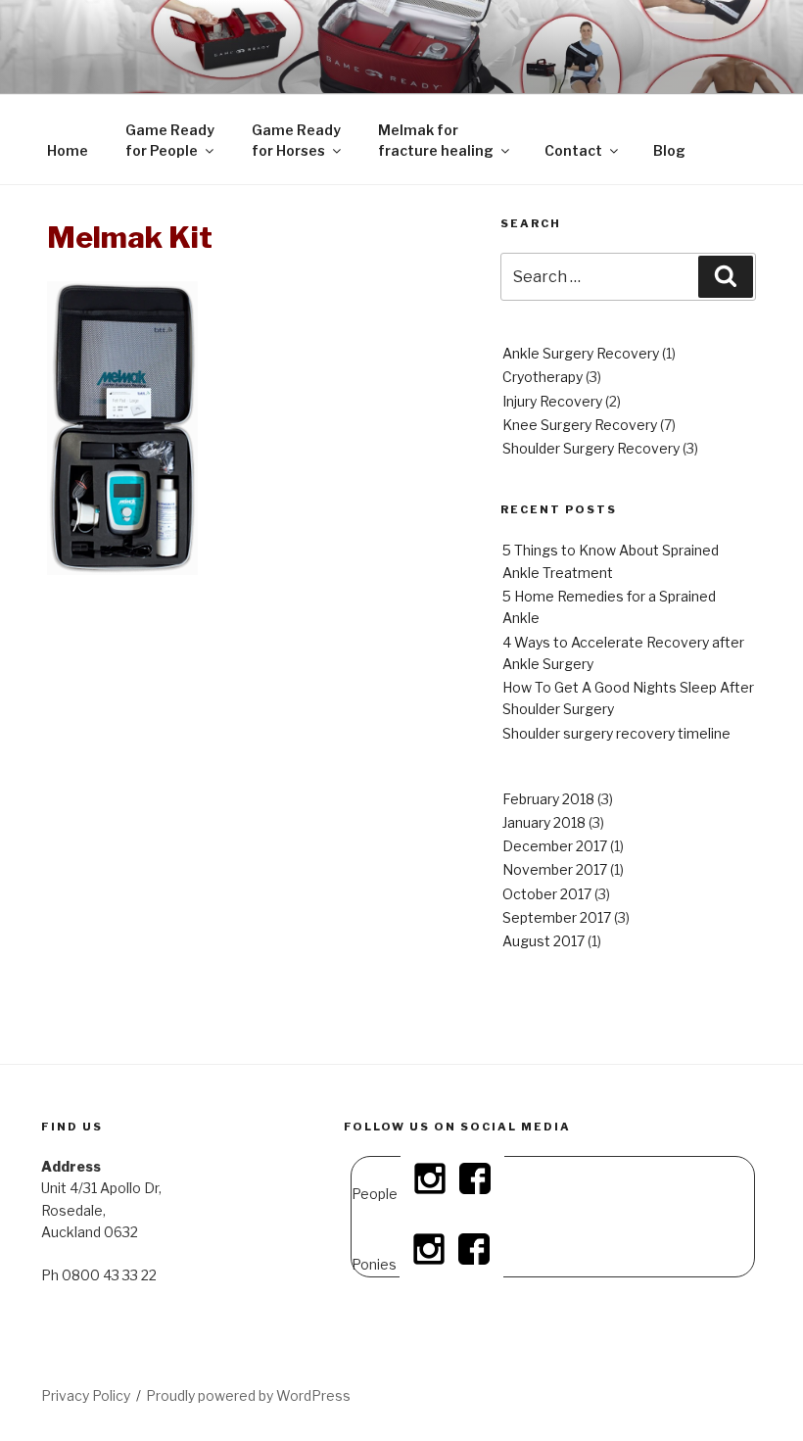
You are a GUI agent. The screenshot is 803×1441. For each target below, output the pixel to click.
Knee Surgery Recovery (579, 424)
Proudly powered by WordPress (248, 1395)
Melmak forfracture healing (436, 140)
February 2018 (548, 799)
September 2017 (556, 917)
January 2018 (544, 822)
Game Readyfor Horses (296, 140)
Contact (573, 150)
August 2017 (543, 941)
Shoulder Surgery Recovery (591, 448)
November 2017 (554, 869)
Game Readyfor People (169, 140)
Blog (669, 150)
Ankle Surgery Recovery (580, 353)
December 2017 (554, 846)
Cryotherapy (542, 376)
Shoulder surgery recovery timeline (616, 733)
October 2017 (546, 894)
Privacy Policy (85, 1395)
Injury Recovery (552, 401)
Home (67, 150)
